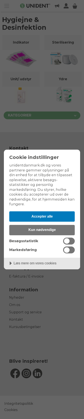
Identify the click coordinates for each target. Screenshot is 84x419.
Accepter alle (42, 216)
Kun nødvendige (42, 230)
